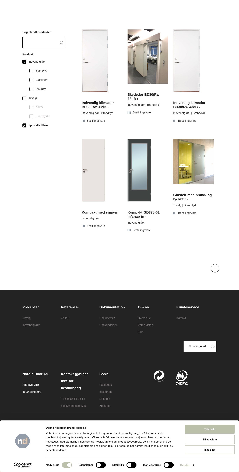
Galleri (65, 317)
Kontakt (181, 317)
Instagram (105, 391)
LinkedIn (104, 398)
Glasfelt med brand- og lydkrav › (192, 197)
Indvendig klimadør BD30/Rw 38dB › (98, 105)
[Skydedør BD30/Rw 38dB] (148, 56)
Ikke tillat (209, 449)
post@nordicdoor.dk (73, 405)
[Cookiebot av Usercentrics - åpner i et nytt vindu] (22, 465)
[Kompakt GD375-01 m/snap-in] (148, 170)
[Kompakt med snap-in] (102, 170)
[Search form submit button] (61, 42)
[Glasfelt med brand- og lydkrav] (193, 161)
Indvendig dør (37, 61)
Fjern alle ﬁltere (38, 125)
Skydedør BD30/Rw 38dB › (143, 97)
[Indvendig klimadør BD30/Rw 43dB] (193, 60)
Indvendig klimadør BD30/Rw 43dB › (189, 105)
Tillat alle (209, 429)
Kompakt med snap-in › (101, 212)
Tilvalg (33, 98)
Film (140, 332)
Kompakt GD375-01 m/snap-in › (144, 214)
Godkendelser (108, 324)
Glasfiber (41, 79)
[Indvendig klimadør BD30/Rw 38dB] (102, 60)
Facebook (105, 384)
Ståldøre (41, 88)
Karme (40, 107)
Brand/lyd (41, 70)
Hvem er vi (144, 317)
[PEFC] (182, 377)
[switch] (101, 465)
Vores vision (145, 324)
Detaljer (185, 465)
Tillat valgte (210, 439)
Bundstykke (43, 116)
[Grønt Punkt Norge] (159, 376)
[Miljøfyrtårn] (208, 387)
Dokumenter (107, 317)
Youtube (104, 405)
